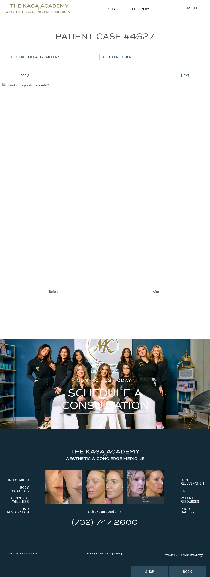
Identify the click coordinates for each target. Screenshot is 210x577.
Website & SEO (172, 554)
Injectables (18, 480)
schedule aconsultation (105, 399)
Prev (25, 75)
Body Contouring (18, 489)
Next (185, 75)
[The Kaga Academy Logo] (39, 9)
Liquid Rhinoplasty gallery (34, 57)
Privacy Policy (95, 553)
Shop (149, 571)
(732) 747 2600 (105, 522)
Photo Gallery (188, 510)
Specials (112, 9)
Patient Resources (190, 500)
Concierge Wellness (20, 500)
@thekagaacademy (104, 511)
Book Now (140, 9)
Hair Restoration (18, 510)
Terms (108, 553)
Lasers (187, 491)
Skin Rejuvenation (192, 481)
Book (187, 571)
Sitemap (118, 553)
